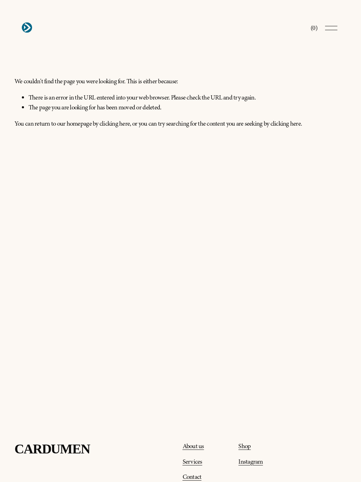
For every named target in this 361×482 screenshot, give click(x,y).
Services (192, 461)
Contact (192, 476)
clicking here (114, 123)
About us (193, 446)
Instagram (250, 461)
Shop (244, 446)
